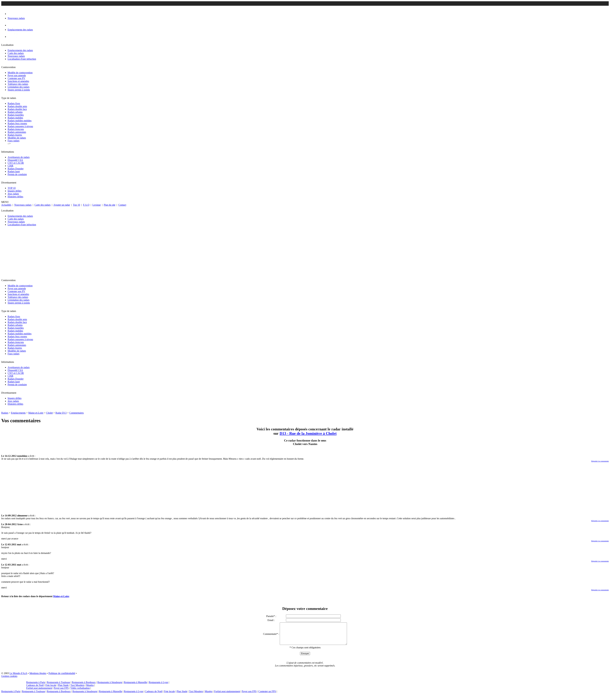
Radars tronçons (16, 129)
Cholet (49, 412)
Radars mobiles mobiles (19, 120)
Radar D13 (61, 412)
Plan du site (109, 205)
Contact (122, 205)
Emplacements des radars (20, 50)
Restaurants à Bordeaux (84, 682)
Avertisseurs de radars (19, 157)
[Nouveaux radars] (10, 13)
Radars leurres (15, 135)
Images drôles (14, 191)
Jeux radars (13, 193)
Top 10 (76, 205)
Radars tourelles (16, 115)
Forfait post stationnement (39, 688)
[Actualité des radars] (15, 36)
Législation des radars (18, 87)
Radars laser (14, 171)
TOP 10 (12, 188)
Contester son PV (16, 78)
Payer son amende (17, 75)
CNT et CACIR (16, 163)
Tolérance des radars (18, 84)
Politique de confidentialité (61, 673)
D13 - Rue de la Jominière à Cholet (308, 433)
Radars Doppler (16, 168)
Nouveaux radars (16, 56)
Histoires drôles (15, 196)
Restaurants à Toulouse (58, 682)
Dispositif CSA (15, 160)
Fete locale (50, 685)
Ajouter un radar (61, 205)
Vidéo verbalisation (80, 688)
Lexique (96, 205)
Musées (90, 685)
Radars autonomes (17, 132)
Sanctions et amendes (18, 81)
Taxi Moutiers (77, 685)
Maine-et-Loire (35, 412)
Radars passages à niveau (20, 126)
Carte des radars (16, 53)
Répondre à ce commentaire (600, 461)
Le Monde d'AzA (18, 673)
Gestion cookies (9, 676)
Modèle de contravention (20, 72)
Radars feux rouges (17, 123)
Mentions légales (37, 673)
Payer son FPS (61, 688)
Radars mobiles (15, 117)
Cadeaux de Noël (35, 685)
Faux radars (13, 140)
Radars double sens (17, 106)
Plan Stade (63, 685)
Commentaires (76, 412)
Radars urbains (15, 112)
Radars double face (17, 109)
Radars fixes (14, 103)
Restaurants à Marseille (135, 682)
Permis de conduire (17, 174)
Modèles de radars (17, 137)
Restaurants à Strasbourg (109, 682)
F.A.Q (86, 205)
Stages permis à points (19, 89)
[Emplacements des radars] (10, 25)
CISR (10, 165)
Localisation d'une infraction (22, 59)
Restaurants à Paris (35, 682)
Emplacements (18, 412)
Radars (4, 412)
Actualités (6, 205)
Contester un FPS (267, 691)
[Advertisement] (96, 253)
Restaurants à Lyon (158, 682)
